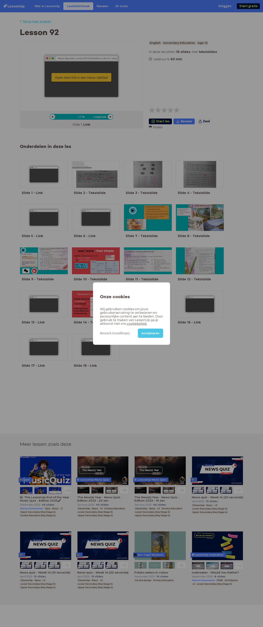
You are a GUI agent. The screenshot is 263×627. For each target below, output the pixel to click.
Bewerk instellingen (115, 333)
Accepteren (150, 333)
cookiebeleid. (137, 323)
